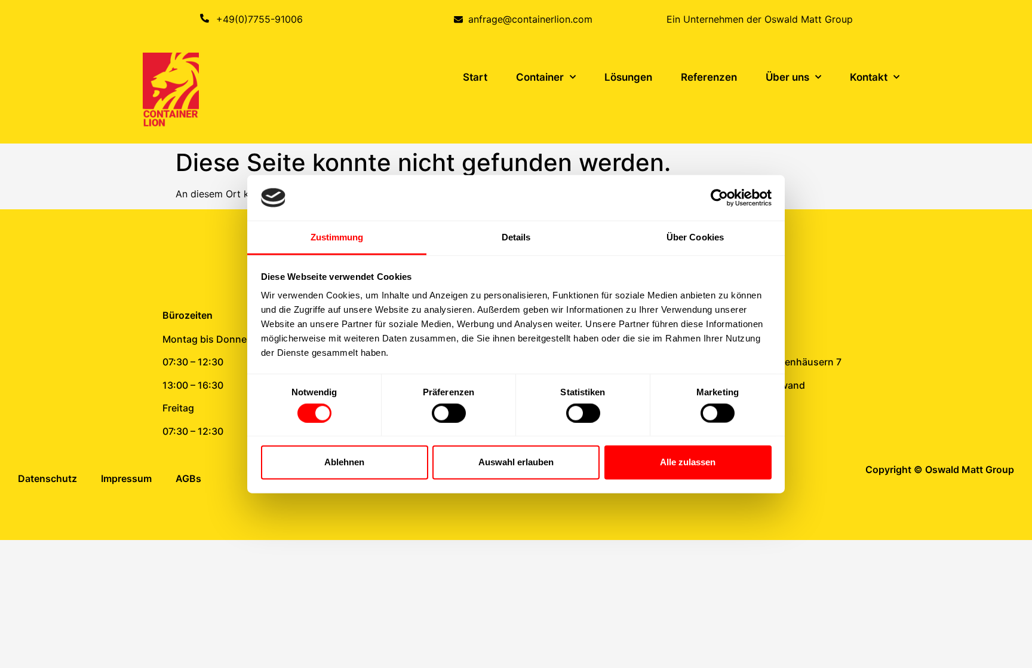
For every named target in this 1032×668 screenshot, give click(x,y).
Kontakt (868, 77)
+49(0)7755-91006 (259, 19)
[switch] (449, 412)
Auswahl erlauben (516, 462)
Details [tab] (516, 237)
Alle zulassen (687, 462)
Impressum (126, 478)
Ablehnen (344, 462)
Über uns (787, 77)
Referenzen (709, 77)
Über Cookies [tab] (695, 237)
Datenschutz (47, 478)
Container (540, 77)
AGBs (188, 478)
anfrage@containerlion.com (530, 19)
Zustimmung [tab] (337, 237)
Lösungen (628, 77)
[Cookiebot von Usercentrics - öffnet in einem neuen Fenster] (719, 198)
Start (475, 77)
